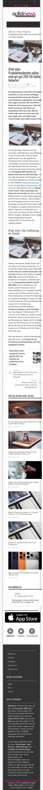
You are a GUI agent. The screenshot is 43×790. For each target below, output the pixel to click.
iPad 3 (18, 87)
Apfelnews (12, 654)
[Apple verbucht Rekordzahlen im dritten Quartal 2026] (25, 560)
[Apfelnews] (23, 14)
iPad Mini (23, 87)
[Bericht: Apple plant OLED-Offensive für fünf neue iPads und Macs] (25, 409)
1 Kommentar (32, 86)
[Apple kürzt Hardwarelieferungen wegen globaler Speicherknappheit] (25, 470)
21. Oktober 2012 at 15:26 (24, 596)
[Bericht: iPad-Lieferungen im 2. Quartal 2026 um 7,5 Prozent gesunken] (25, 500)
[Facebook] (21, 5)
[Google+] (18, 5)
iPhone (10, 692)
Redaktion (12, 661)
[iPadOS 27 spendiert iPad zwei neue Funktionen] (25, 530)
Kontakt (11, 658)
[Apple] (27, 5)
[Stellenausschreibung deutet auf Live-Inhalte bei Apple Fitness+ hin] (25, 440)
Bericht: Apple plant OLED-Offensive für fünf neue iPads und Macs (25, 423)
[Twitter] (24, 5)
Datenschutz (13, 669)
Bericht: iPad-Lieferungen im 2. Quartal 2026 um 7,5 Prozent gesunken (23, 513)
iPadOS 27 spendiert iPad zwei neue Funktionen (22, 543)
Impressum (12, 665)
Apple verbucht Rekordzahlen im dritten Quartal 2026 (23, 574)
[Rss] (15, 5)
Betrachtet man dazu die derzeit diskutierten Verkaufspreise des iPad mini (24, 185)
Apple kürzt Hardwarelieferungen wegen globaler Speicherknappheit (23, 483)
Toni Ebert (23, 84)
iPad (19, 32)
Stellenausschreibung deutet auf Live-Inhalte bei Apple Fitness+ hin (22, 453)
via (19, 331)
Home (13, 32)
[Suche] (34, 2)
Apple (10, 684)
